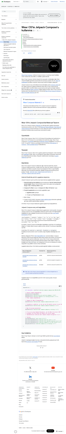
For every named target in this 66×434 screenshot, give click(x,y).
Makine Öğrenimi (29, 392)
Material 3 (38, 125)
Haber (20, 402)
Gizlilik (28, 400)
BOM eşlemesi (53, 143)
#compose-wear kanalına (32, 341)
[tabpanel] (42, 306)
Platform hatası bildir (61, 390)
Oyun (28, 389)
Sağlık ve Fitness (28, 395)
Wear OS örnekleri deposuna (28, 92)
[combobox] (29, 1)
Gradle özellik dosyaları (46, 199)
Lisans (24, 427)
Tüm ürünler (21, 423)
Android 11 (44, 401)
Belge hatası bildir (60, 393)
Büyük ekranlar (38, 390)
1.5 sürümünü (30, 141)
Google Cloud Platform (23, 421)
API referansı (52, 398)
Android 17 (44, 389)
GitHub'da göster (55, 99)
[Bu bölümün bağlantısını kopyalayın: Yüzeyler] (29, 150)
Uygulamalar (26, 154)
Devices (10, 6)
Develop (4, 6)
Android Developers (25, 22)
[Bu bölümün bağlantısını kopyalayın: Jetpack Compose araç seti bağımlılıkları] (47, 207)
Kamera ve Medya (29, 398)
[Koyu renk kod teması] (58, 112)
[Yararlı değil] (61, 23)
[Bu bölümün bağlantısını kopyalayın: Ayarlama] (29, 163)
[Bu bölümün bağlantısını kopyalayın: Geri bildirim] (32, 333)
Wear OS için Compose (27, 75)
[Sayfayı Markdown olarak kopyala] (38, 30)
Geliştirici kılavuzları (52, 395)
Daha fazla (15, 1)
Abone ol (50, 431)
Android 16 (44, 391)
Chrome (20, 417)
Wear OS (17, 6)
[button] (7, 19)
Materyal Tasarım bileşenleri (47, 127)
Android (20, 393)
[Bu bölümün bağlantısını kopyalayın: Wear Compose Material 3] (43, 102)
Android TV (37, 401)
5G (27, 402)
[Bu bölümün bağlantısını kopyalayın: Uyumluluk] (30, 136)
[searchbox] (9, 11)
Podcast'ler (21, 406)
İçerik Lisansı (35, 356)
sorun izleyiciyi (56, 336)
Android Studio (54, 1)
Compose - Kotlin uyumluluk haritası (30, 144)
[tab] (24, 283)
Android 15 (44, 393)
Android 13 (44, 397)
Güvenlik (20, 398)
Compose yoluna (55, 85)
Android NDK (53, 402)
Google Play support (60, 396)
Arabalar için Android (37, 398)
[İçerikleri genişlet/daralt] (28, 34)
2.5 (24, 53)
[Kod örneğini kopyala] (59, 112)
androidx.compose (44, 141)
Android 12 (44, 399)
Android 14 (44, 395)
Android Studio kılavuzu (53, 392)
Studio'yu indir (53, 400)
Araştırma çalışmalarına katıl (61, 399)
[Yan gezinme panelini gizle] (15, 431)
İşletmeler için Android (22, 396)
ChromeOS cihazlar (37, 395)
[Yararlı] (59, 23)
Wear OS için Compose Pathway (52, 91)
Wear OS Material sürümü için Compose (29, 50)
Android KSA (30, 110)
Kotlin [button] (24, 283)
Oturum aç (62, 1)
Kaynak (20, 400)
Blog (20, 404)
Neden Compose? (34, 89)
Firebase (20, 419)
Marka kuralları (30, 427)
